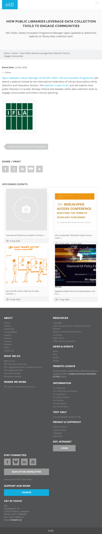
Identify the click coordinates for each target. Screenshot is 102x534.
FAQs (6, 347)
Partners (8, 344)
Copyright (57, 322)
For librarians (59, 388)
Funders (7, 341)
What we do (9, 361)
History (7, 325)
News (55, 351)
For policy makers (61, 397)
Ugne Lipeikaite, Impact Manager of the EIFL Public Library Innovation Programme (47, 77)
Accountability (10, 332)
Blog (55, 354)
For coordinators (60, 406)
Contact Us (9, 350)
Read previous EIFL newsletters (18, 479)
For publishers (59, 394)
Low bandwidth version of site (67, 416)
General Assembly (12, 373)
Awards (7, 335)
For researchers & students (65, 391)
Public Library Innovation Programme (27, 146)
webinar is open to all (56, 85)
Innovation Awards (12, 376)
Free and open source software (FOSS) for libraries (72, 327)
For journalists (59, 403)
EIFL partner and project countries (19, 386)
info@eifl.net (16, 520)
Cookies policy (59, 430)
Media (56, 360)
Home (7, 53)
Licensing (57, 334)
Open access (58, 338)
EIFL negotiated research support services (23, 367)
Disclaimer (58, 436)
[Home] (10, 4)
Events (15, 53)
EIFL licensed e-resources (15, 364)
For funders (58, 400)
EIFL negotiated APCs (13, 370)
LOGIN (64, 448)
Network (8, 338)
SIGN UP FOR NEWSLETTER (26, 472)
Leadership (9, 329)
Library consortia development (67, 331)
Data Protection (60, 426)
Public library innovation (64, 341)
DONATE (26, 492)
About (7, 322)
